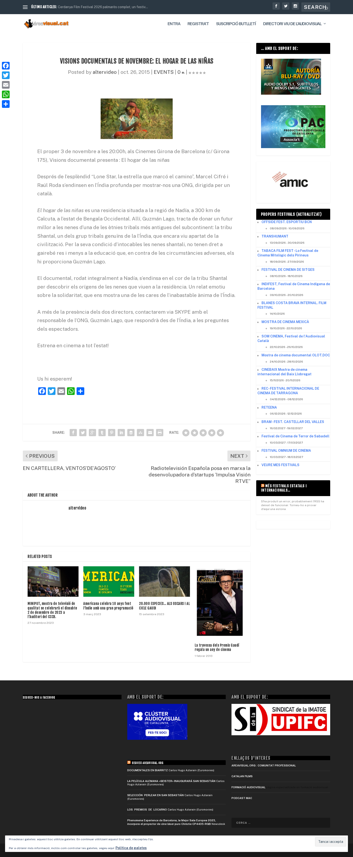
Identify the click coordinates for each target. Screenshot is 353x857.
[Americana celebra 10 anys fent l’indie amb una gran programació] (108, 581)
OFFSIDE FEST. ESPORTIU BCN (287, 222)
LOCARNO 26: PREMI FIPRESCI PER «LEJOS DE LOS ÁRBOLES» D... (111, 7)
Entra (174, 24)
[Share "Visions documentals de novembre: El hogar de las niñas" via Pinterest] (111, 432)
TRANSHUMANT (275, 236)
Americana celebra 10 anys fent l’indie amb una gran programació (108, 606)
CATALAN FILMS (242, 776)
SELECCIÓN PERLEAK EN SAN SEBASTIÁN (155, 795)
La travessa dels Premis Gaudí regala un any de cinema (217, 647)
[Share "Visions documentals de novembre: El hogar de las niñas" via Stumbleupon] (140, 432)
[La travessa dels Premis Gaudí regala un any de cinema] (220, 602)
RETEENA (269, 407)
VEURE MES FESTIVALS (280, 465)
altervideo (105, 72)
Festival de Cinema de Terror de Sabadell (295, 436)
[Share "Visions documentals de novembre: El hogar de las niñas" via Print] (159, 432)
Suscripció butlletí (236, 24)
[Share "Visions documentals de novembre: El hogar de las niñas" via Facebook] (73, 432)
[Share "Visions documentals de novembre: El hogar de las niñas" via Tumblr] (102, 432)
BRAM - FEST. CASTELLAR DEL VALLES (293, 422)
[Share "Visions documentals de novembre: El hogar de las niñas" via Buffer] (131, 432)
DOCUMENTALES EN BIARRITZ (147, 770)
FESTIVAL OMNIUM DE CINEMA (286, 450)
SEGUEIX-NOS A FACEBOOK (39, 697)
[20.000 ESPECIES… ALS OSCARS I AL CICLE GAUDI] (164, 581)
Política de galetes (131, 848)
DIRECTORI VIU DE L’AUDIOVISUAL (292, 24)
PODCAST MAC (241, 798)
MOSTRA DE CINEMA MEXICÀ (285, 322)
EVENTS (164, 72)
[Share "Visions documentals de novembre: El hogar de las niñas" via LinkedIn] (121, 432)
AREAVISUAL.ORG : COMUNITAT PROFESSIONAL (263, 765)
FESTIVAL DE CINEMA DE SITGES (288, 270)
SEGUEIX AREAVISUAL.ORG (148, 763)
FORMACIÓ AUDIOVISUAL (248, 787)
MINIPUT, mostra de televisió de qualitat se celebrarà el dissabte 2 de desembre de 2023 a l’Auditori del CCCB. (52, 610)
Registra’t (198, 24)
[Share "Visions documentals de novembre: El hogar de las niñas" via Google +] (92, 432)
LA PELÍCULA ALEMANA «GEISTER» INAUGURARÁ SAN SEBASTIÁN (171, 781)
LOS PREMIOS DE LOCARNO (147, 809)
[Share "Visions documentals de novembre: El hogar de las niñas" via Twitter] (83, 432)
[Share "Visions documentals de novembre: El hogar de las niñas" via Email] (150, 432)
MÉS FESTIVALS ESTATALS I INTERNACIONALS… (284, 488)
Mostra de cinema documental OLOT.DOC (296, 355)
